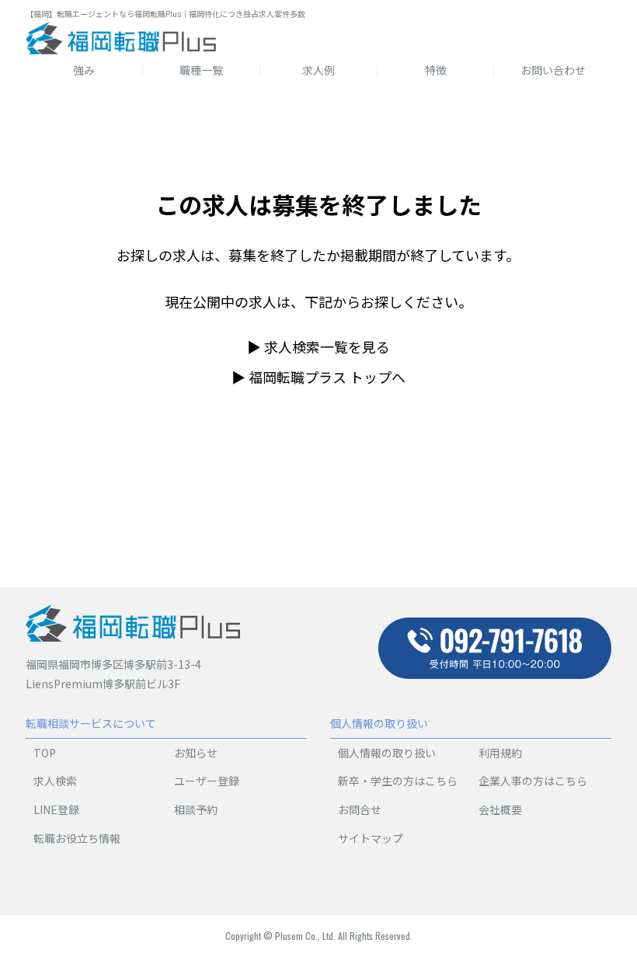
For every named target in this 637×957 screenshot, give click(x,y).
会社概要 (500, 809)
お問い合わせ (553, 70)
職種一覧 (201, 70)
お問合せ (359, 809)
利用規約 (500, 752)
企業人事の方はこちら (533, 780)
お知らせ (196, 752)
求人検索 (55, 780)
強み (84, 70)
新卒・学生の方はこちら (398, 780)
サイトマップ (370, 838)
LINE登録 (56, 809)
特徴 (436, 70)
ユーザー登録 (206, 780)
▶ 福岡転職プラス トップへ (318, 377)
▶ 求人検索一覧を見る (318, 346)
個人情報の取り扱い (387, 752)
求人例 (318, 70)
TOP (44, 752)
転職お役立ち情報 (76, 838)
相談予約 (196, 809)
